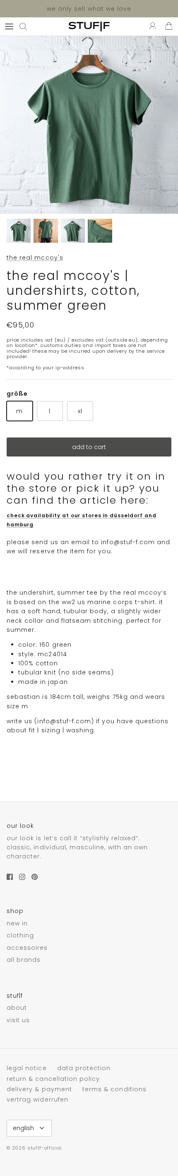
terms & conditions (114, 1089)
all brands (24, 960)
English (23, 1128)
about (17, 1008)
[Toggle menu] (9, 26)
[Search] (27, 26)
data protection (84, 1068)
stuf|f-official (44, 1148)
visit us (18, 1020)
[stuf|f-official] (89, 26)
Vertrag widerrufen (37, 1099)
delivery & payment (39, 1089)
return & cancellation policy (53, 1079)
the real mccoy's (35, 257)
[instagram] (22, 877)
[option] (89, 125)
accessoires (27, 948)
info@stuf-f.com (128, 542)
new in (17, 923)
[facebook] (10, 877)
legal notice (27, 1068)
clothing (20, 935)
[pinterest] (34, 877)
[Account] (151, 26)
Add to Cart (89, 447)
